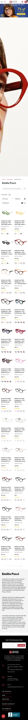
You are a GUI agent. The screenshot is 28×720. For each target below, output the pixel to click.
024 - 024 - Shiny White (18, 263)
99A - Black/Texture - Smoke (24, 322)
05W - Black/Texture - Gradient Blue (18, 322)
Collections (10, 179)
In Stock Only (4, 194)
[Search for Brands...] (25, 188)
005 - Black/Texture (5, 441)
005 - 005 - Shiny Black (24, 263)
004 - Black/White (21, 381)
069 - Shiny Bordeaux (24, 381)
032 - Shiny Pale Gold (2, 441)
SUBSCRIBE (21, 645)
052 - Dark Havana (10, 559)
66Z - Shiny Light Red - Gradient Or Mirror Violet (21, 322)
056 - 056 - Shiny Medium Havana (16, 263)
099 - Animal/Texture (8, 441)
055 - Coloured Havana (5, 559)
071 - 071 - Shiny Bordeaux (21, 263)
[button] (3, 230)
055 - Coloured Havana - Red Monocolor (2, 500)
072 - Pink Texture (10, 500)
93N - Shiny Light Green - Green (2, 233)
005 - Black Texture (8, 500)
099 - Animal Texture (5, 500)
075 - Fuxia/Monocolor (16, 381)
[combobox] (4, 2)
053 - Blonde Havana (18, 381)
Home (3, 179)
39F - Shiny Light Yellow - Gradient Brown (5, 233)
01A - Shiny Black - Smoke (8, 233)
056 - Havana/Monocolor (10, 441)
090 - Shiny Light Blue (8, 559)
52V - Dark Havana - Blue (16, 322)
